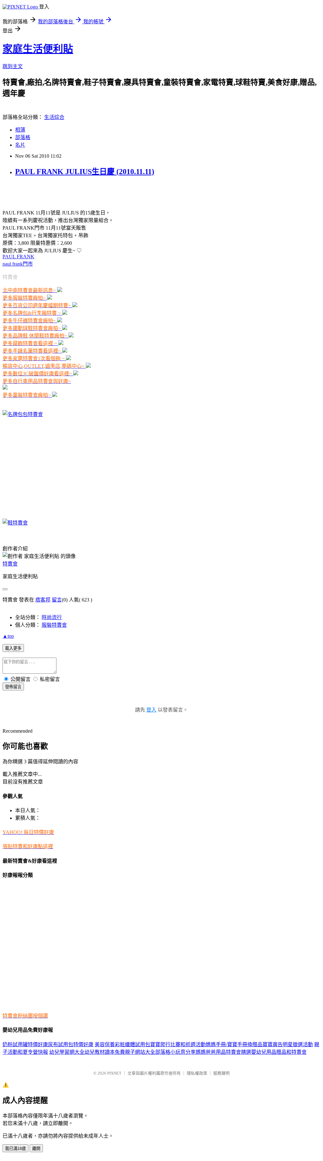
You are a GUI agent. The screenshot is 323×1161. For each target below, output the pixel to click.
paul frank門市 (18, 264)
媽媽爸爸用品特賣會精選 (223, 1052)
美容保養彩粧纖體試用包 (122, 1044)
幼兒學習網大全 (67, 1052)
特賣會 (10, 563)
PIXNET (114, 1073)
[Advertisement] (76, 192)
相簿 (20, 129)
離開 (36, 1148)
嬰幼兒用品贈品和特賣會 (279, 1052)
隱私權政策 (197, 1073)
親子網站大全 (140, 1052)
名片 (20, 145)
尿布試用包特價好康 (70, 1044)
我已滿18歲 (15, 1148)
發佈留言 (13, 686)
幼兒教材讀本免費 (105, 1052)
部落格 (22, 137)
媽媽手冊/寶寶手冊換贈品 (234, 1044)
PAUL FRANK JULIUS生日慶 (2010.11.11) (84, 171)
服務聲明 (221, 1073)
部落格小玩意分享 (175, 1052)
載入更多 (13, 648)
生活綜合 (54, 117)
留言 (57, 599)
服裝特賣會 (54, 625)
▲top (8, 636)
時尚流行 (52, 617)
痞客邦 (42, 599)
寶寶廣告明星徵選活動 (287, 1044)
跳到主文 (13, 66)
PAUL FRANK (18, 256)
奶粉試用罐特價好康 (25, 1044)
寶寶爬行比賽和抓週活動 (178, 1044)
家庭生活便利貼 (38, 49)
